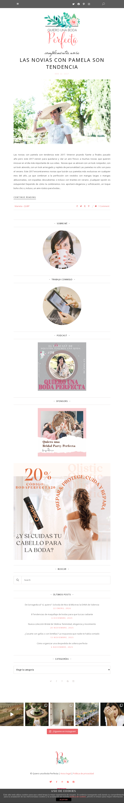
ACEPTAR (64, 800)
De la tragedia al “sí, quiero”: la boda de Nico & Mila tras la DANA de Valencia (62, 604)
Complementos (57, 52)
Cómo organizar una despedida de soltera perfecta (62, 643)
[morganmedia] (62, 765)
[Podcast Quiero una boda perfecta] (62, 390)
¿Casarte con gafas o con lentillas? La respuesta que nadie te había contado (62, 633)
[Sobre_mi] (62, 268)
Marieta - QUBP (22, 206)
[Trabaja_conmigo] (62, 324)
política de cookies (78, 797)
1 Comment (103, 206)
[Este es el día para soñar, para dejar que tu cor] (37, 714)
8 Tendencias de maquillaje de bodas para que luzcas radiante (62, 614)
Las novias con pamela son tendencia (62, 63)
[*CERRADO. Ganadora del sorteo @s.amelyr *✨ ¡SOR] (112, 714)
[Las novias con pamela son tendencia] (62, 111)
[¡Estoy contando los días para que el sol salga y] (87, 714)
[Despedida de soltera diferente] (62, 455)
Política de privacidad (83, 773)
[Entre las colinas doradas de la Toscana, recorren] (12, 714)
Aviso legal (65, 773)
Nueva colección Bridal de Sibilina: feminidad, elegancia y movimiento (62, 624)
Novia (74, 52)
